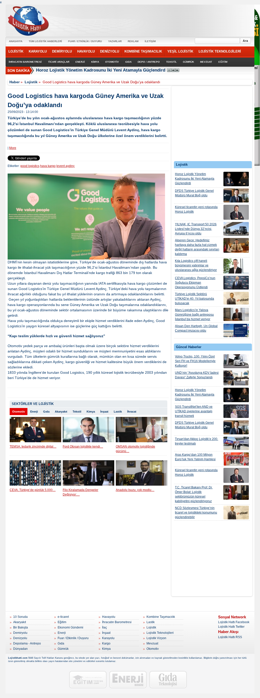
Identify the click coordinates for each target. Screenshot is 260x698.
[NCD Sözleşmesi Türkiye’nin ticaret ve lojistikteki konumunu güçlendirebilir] (236, 512)
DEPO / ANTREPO (149, 61)
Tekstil (77, 411)
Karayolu (108, 638)
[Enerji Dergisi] (128, 679)
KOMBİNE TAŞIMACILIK (143, 51)
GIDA (128, 61)
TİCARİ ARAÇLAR (58, 61)
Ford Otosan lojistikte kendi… (83, 446)
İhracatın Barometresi (117, 622)
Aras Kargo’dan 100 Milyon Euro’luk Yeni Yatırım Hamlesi (195, 457)
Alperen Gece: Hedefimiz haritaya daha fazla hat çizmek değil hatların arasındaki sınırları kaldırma (197, 247)
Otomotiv (18, 411)
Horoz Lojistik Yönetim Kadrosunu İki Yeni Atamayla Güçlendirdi (101, 70)
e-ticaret (63, 617)
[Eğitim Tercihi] (88, 679)
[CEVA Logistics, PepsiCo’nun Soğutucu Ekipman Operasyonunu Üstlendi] (236, 283)
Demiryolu (20, 633)
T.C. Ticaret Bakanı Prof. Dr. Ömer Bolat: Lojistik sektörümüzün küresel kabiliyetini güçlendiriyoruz (194, 494)
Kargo (106, 643)
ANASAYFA (15, 41)
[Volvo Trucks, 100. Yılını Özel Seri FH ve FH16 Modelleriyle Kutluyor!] (236, 361)
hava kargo (48, 166)
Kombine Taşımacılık (161, 617)
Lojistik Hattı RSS (230, 637)
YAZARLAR (115, 41)
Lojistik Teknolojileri (160, 633)
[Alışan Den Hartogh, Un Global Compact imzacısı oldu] (236, 330)
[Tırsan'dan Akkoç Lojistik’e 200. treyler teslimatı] (236, 443)
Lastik (118, 411)
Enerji (34, 411)
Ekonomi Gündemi (70, 627)
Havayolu (108, 617)
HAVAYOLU (86, 51)
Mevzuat (152, 643)
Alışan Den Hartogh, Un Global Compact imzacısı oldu (196, 328)
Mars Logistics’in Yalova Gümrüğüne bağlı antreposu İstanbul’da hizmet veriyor (194, 314)
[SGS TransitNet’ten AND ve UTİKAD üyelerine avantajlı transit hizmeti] (236, 411)
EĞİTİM (222, 61)
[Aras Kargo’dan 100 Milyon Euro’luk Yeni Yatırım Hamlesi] (236, 459)
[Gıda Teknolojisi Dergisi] (168, 679)
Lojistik (31, 82)
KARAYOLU (38, 51)
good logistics (29, 166)
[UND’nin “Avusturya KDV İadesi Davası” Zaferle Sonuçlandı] (236, 377)
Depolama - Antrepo (27, 643)
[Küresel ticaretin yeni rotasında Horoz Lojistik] (236, 212)
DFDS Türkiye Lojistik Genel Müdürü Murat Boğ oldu (194, 193)
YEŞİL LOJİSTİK (180, 51)
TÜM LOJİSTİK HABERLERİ (45, 41)
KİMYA (95, 61)
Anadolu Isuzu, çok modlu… (135, 490)
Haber (14, 82)
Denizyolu (20, 638)
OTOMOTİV (112, 61)
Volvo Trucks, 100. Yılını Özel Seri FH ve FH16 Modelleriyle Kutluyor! (195, 361)
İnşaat (104, 411)
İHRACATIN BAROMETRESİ (25, 61)
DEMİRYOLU (62, 51)
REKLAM (133, 41)
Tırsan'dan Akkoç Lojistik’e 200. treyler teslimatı (196, 441)
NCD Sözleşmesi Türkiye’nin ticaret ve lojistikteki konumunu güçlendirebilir (196, 512)
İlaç (104, 627)
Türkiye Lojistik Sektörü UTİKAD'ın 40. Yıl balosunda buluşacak (194, 298)
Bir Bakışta (20, 627)
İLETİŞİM (150, 41)
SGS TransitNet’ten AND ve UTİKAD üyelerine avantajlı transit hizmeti (194, 411)
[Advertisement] (212, 125)
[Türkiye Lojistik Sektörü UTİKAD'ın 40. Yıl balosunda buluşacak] (236, 298)
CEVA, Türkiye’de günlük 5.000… (33, 490)
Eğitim (62, 622)
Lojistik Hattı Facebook (233, 622)
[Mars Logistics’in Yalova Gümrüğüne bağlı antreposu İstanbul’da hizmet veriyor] (236, 314)
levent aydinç (65, 166)
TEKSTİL (171, 61)
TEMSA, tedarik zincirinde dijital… (33, 446)
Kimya (91, 411)
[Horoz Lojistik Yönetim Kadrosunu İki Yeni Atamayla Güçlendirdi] (236, 179)
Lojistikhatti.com (17, 658)
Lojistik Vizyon (156, 638)
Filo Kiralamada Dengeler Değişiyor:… (80, 492)
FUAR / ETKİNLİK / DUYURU (85, 41)
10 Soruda (20, 617)
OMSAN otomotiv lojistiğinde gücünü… (135, 449)
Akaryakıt (61, 411)
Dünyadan (20, 649)
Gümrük (63, 649)
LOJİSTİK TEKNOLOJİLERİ (220, 51)
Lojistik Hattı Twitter (231, 626)
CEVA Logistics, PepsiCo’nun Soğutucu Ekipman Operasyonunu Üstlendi (195, 282)
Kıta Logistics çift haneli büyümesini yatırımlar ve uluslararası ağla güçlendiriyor (196, 265)
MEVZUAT (206, 61)
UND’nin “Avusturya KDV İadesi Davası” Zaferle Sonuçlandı (197, 375)
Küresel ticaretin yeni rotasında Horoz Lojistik (196, 209)
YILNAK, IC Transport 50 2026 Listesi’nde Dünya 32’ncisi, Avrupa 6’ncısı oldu (196, 229)
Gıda (46, 411)
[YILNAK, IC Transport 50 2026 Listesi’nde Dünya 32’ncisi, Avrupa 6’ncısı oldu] (236, 229)
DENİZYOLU (109, 51)
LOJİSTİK (15, 51)
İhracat (131, 411)
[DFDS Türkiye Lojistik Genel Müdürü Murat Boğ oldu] (236, 195)
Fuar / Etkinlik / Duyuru (73, 638)
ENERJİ (80, 61)
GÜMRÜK (188, 61)
